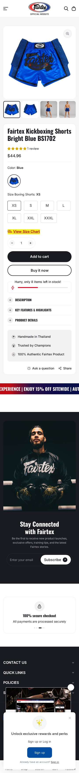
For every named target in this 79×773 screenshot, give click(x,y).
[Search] (66, 8)
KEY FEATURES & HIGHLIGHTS (33, 310)
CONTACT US (15, 662)
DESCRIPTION (23, 299)
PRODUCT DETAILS (26, 320)
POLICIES (11, 682)
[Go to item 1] (34, 627)
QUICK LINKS (14, 672)
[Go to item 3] (42, 627)
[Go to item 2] (36, 627)
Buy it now (39, 270)
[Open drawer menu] (5, 8)
